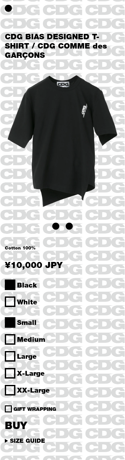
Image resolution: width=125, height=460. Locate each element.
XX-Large (33, 390)
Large (27, 356)
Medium (31, 339)
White (27, 302)
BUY (16, 425)
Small (27, 322)
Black (27, 285)
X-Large (31, 373)
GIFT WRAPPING (34, 409)
